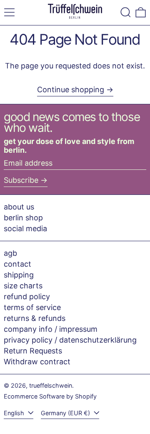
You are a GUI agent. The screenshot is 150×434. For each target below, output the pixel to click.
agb (10, 253)
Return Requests (33, 350)
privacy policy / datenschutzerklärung (70, 340)
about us (19, 206)
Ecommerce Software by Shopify (50, 396)
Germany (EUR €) (66, 412)
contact (17, 264)
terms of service (32, 307)
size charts (23, 285)
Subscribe (21, 180)
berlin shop (23, 217)
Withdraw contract (37, 361)
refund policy (27, 296)
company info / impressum (51, 329)
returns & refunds (34, 318)
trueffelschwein (50, 385)
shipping (19, 274)
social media (25, 228)
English (15, 412)
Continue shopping (70, 89)
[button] (125, 12)
